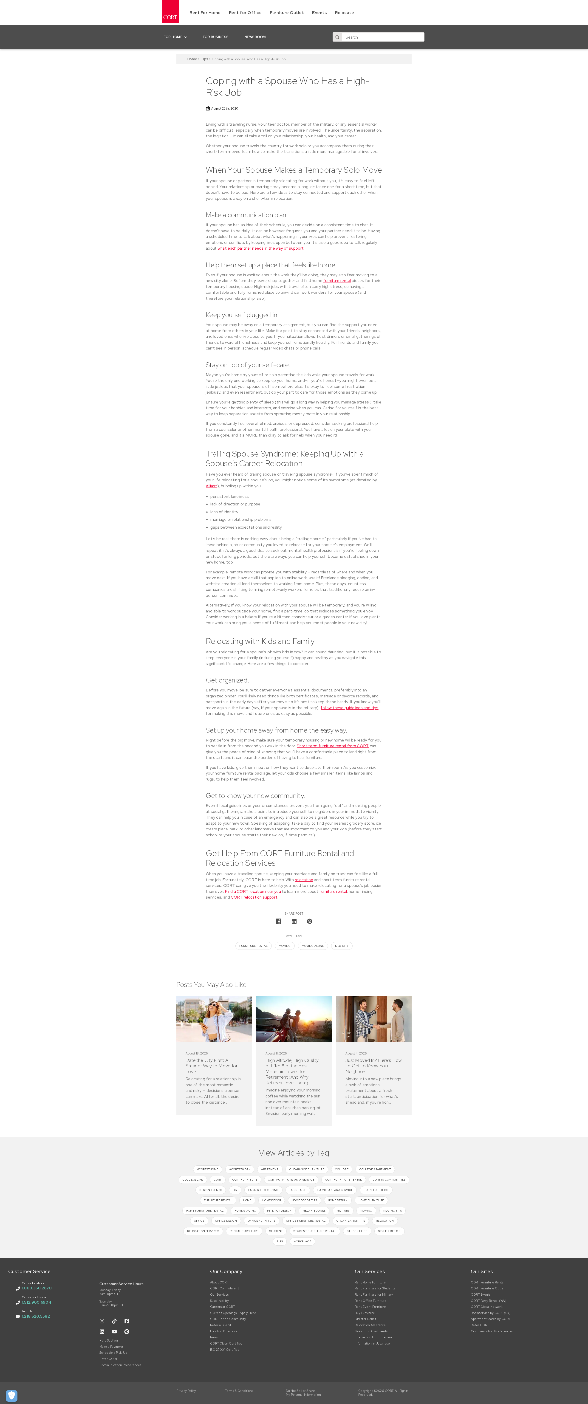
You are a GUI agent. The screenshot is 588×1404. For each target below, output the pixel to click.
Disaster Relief (365, 1319)
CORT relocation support (254, 897)
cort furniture (244, 1179)
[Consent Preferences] (11, 1396)
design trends (210, 1190)
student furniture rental (315, 1231)
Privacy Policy (186, 1391)
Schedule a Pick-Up (113, 1353)
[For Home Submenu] (186, 37)
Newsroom (255, 37)
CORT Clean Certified (226, 1343)
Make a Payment (111, 1347)
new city (342, 945)
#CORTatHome (207, 1169)
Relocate (344, 12)
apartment (270, 1169)
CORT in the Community (228, 1319)
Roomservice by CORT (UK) (491, 1313)
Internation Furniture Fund (374, 1337)
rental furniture (244, 1231)
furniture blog (376, 1190)
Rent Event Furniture (370, 1307)
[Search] (337, 37)
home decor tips (304, 1200)
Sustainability (219, 1301)
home (247, 1200)
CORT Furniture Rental (487, 1282)
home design (338, 1200)
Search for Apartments (371, 1331)
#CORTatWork (239, 1169)
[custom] (102, 1321)
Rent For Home (205, 12)
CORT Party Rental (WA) (488, 1301)
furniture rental (337, 280)
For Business (216, 37)
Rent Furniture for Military (374, 1295)
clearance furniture (306, 1169)
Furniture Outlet (287, 12)
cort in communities (389, 1179)
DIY (235, 1190)
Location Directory (223, 1331)
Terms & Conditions (239, 1391)
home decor (271, 1200)
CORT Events (481, 1295)
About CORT (219, 1282)
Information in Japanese (372, 1343)
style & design (389, 1231)
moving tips (392, 1210)
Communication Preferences (120, 1365)
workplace (302, 1241)
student (276, 1231)
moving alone (313, 945)
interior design (279, 1210)
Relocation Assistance (370, 1325)
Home (192, 59)
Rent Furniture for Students (375, 1288)
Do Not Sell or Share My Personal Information (303, 1393)
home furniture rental (205, 1210)
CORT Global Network (487, 1307)
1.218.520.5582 (36, 1316)
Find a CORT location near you (253, 891)
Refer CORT (108, 1359)
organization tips (350, 1220)
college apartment (375, 1169)
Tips (204, 59)
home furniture (371, 1200)
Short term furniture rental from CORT (333, 745)
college (342, 1169)
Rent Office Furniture (371, 1301)
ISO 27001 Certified (225, 1350)
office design (226, 1220)
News (214, 1337)
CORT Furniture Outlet (488, 1288)
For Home (173, 37)
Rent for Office (245, 12)
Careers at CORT (222, 1307)
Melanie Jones (313, 1210)
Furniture (297, 1190)
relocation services (203, 1231)
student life (357, 1231)
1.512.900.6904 (36, 1302)
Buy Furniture (365, 1313)
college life (193, 1179)
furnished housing (263, 1190)
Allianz (211, 485)
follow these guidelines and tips (350, 707)
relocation (304, 879)
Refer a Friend (220, 1325)
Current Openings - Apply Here (233, 1313)
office (199, 1220)
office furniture (261, 1220)
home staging (245, 1210)
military (343, 1210)
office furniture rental (305, 1220)
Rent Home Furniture (370, 1282)
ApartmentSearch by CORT (490, 1319)
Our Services (219, 1295)
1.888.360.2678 (37, 1288)
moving (285, 945)
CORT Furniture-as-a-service (291, 1179)
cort (217, 1179)
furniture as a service (335, 1190)
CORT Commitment (224, 1288)
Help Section (108, 1340)
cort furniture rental (343, 1179)
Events (319, 12)
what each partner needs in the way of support (261, 248)
